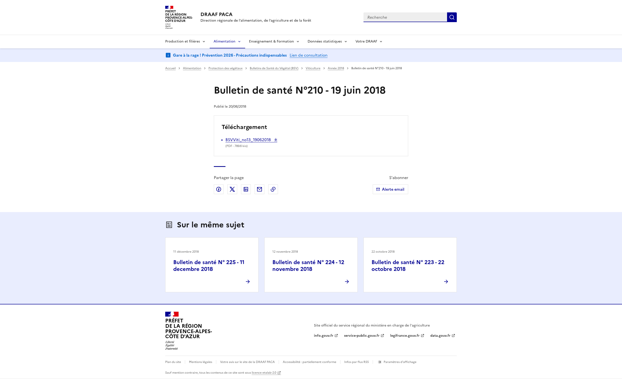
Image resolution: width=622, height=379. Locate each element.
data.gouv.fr (440, 335)
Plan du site (173, 362)
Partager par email (259, 189)
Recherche (452, 17)
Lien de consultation (309, 55)
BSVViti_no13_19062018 (248, 140)
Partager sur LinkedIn (246, 189)
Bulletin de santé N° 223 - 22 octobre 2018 (407, 265)
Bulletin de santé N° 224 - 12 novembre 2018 (308, 265)
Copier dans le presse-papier (273, 189)
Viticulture (313, 68)
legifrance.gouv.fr (405, 335)
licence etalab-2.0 (264, 372)
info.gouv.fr (323, 335)
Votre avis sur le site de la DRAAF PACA (247, 362)
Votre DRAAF (366, 41)
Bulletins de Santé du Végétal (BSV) (274, 68)
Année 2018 (336, 68)
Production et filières (182, 41)
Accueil (170, 68)
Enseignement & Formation (271, 41)
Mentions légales (200, 362)
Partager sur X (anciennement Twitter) (232, 189)
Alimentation (224, 41)
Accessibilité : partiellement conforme (309, 362)
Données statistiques (325, 41)
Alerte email (393, 189)
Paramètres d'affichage (400, 362)
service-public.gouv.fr (362, 335)
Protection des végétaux (225, 68)
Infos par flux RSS (356, 362)
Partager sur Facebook (219, 189)
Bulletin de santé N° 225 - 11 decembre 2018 (208, 265)
